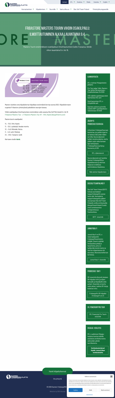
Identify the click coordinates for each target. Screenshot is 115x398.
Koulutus (79, 2)
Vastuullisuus (64, 9)
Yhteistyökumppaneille (100, 9)
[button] (111, 376)
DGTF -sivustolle (98, 217)
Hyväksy (75, 390)
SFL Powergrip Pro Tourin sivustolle (97, 315)
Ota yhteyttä (57, 379)
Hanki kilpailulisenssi (57, 371)
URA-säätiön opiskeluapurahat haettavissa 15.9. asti (98, 97)
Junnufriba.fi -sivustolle (98, 260)
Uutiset (64, 2)
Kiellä (90, 390)
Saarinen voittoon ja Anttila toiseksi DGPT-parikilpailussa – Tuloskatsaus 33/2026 (98, 109)
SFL (71, 2)
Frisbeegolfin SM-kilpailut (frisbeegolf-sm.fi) (97, 294)
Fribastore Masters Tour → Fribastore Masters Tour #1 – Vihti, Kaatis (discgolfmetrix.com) (35, 115)
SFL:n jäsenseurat (98, 153)
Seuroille (53, 9)
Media (88, 2)
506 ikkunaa (61, 391)
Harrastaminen (26, 9)
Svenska (96, 2)
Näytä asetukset (105, 390)
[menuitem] (64, 2)
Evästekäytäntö (89, 394)
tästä (18, 139)
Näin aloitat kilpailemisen (97, 172)
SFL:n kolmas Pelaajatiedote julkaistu (97, 84)
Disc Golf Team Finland (81, 9)
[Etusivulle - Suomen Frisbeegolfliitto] (16, 5)
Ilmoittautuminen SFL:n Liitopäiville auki (95, 102)
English (105, 2)
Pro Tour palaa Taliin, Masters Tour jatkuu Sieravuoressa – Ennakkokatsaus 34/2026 (97, 90)
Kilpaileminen (40, 9)
